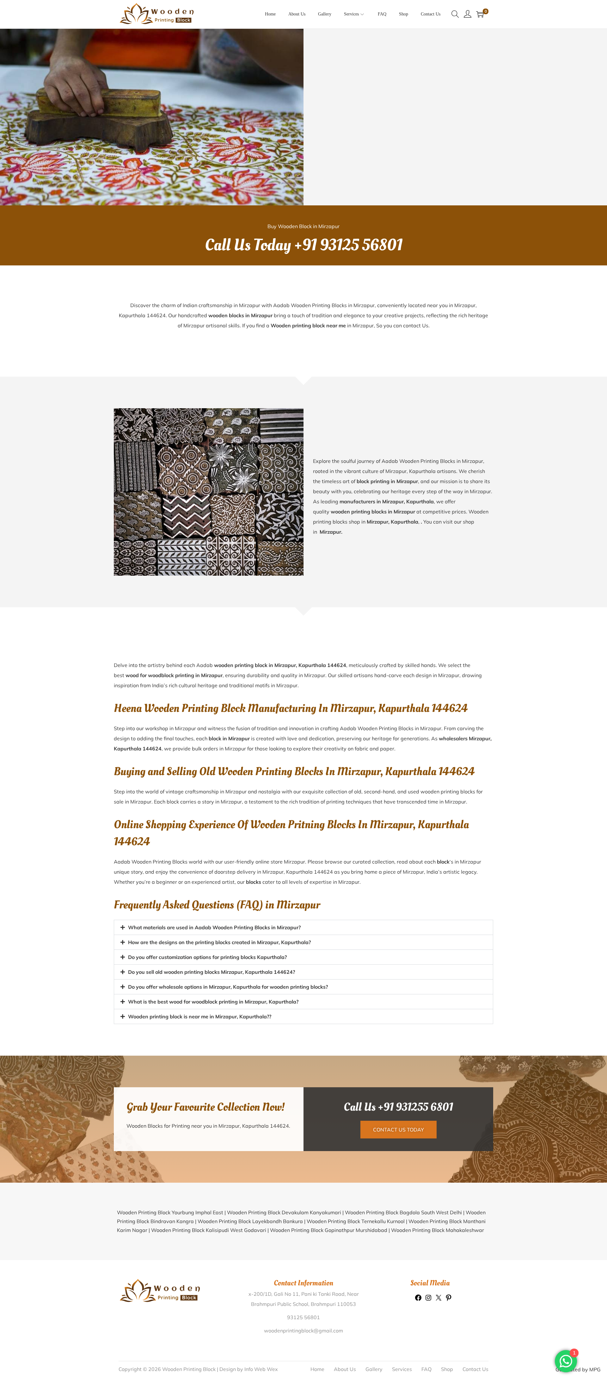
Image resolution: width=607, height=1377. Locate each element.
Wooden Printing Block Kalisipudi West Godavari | (210, 1230)
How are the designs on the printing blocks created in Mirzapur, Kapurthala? (219, 942)
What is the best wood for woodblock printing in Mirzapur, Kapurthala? (213, 1001)
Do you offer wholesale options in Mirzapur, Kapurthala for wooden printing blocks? (228, 987)
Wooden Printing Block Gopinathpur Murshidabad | (330, 1230)
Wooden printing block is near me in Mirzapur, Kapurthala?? (199, 1016)
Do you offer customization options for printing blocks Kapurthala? (207, 957)
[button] (303, 927)
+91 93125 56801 (348, 245)
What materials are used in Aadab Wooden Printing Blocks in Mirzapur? (214, 927)
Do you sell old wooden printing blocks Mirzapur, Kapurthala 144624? (211, 972)
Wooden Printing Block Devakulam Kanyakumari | (286, 1212)
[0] (480, 14)
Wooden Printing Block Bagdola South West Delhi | (405, 1212)
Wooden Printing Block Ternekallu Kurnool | (357, 1221)
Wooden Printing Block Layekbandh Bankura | (252, 1221)
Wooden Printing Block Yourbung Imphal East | (172, 1212)
